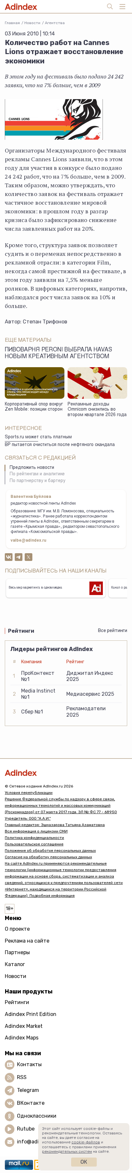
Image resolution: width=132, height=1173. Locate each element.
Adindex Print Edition (30, 1014)
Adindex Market (24, 1026)
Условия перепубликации (29, 792)
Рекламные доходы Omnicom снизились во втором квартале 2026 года (97, 409)
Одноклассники (36, 1116)
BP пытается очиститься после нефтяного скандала (60, 445)
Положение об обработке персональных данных (50, 850)
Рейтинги (17, 1002)
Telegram (28, 1090)
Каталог (15, 964)
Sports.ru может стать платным (38, 437)
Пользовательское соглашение (34, 844)
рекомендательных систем (67, 1151)
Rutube (26, 1129)
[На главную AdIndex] (66, 772)
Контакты (29, 1064)
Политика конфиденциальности (34, 837)
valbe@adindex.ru (28, 541)
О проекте (17, 929)
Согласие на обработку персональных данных (48, 857)
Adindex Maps (21, 1038)
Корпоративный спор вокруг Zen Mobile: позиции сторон (34, 407)
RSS (22, 1077)
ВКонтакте (31, 1103)
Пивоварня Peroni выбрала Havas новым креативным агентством (58, 353)
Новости (32, 23)
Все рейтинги (112, 630)
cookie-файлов (85, 1142)
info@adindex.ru (37, 1142)
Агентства (55, 23)
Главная (12, 23)
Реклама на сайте (27, 941)
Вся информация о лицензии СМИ (36, 831)
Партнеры (17, 952)
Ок (83, 1162)
